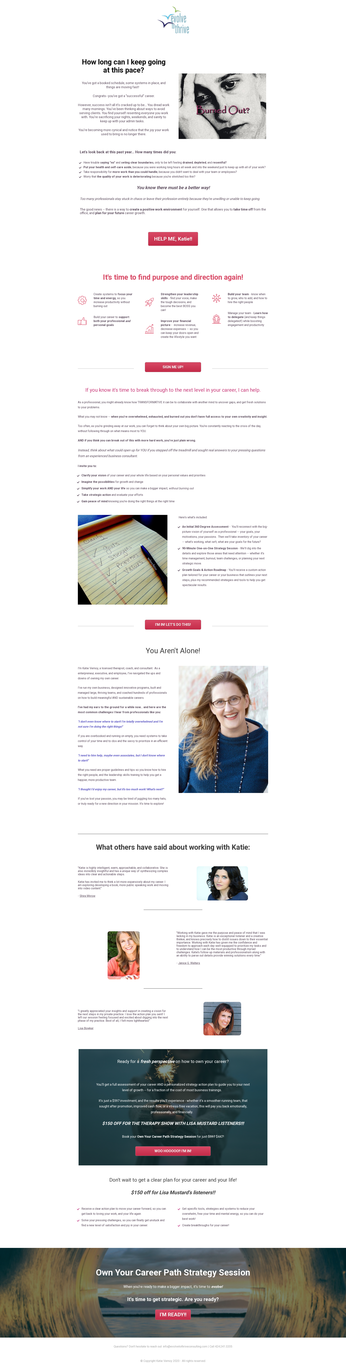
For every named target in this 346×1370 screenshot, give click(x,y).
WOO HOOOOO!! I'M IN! (172, 1151)
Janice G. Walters (189, 963)
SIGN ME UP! (173, 367)
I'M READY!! (173, 1315)
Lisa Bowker (86, 1028)
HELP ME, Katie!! (173, 239)
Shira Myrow (87, 896)
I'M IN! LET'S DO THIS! (173, 624)
